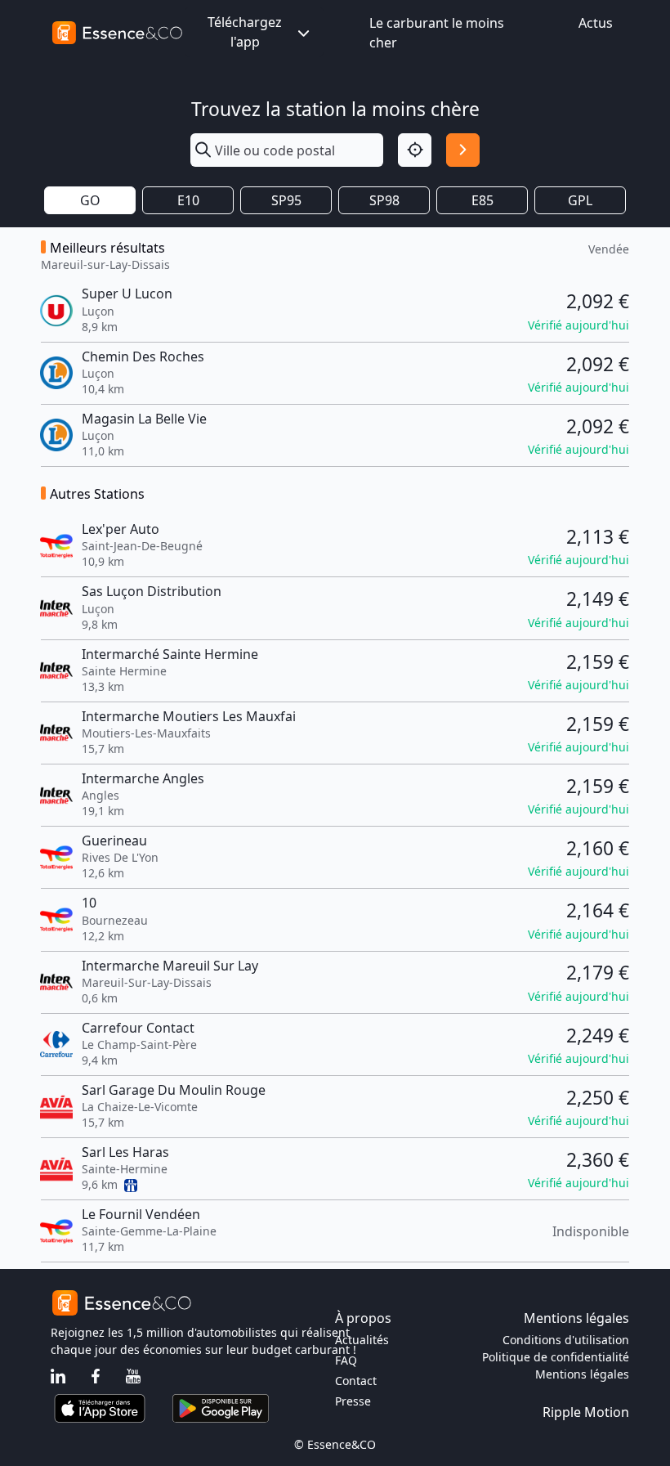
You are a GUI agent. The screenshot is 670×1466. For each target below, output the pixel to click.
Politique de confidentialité (555, 1357)
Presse (353, 1401)
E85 (482, 200)
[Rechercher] (463, 150)
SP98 (384, 200)
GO (90, 200)
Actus (595, 23)
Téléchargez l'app (245, 32)
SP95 (286, 200)
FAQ (346, 1360)
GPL (580, 200)
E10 (188, 200)
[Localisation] (414, 150)
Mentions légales (582, 1374)
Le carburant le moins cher (436, 33)
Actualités (362, 1339)
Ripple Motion (586, 1412)
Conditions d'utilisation (565, 1339)
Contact (356, 1380)
